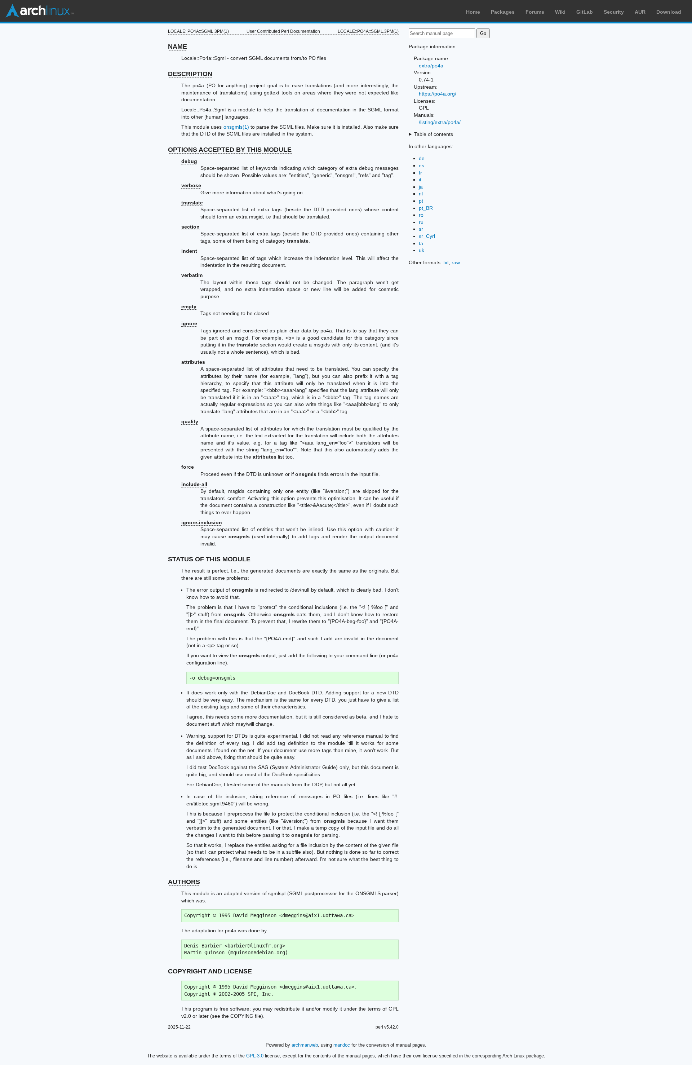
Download (668, 12)
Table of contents (433, 134)
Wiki (560, 12)
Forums (534, 12)
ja (421, 187)
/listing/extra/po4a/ (440, 122)
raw (456, 262)
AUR (640, 12)
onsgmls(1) (236, 127)
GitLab (584, 12)
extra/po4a (431, 66)
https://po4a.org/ (437, 94)
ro (421, 215)
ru (421, 222)
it (420, 179)
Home (473, 12)
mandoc (341, 1045)
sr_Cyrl (427, 236)
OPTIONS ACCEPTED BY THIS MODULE (230, 149)
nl (421, 193)
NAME (177, 46)
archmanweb (305, 1045)
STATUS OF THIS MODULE (209, 559)
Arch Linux (39, 11)
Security (614, 12)
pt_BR (426, 208)
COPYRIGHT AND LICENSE (210, 971)
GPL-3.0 (254, 1056)
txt (446, 262)
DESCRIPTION (190, 74)
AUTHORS (184, 881)
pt (421, 201)
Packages (503, 12)
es (421, 165)
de (422, 158)
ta (421, 243)
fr (420, 173)
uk (421, 250)
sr (421, 229)
